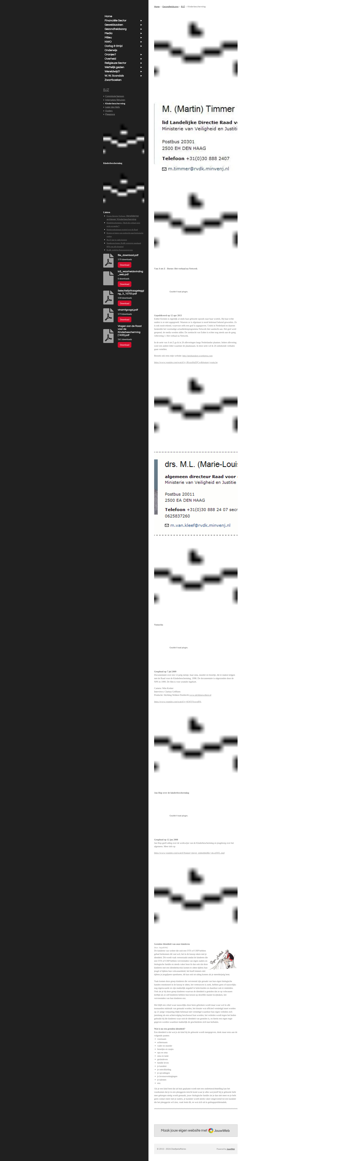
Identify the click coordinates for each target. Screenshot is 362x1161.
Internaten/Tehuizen (115, 99)
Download (124, 265)
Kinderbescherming (197, 6)
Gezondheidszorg (170, 6)
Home (157, 6)
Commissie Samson (114, 96)
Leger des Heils (112, 107)
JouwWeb (231, 1149)
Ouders (109, 110)
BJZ (183, 6)
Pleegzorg (110, 114)
